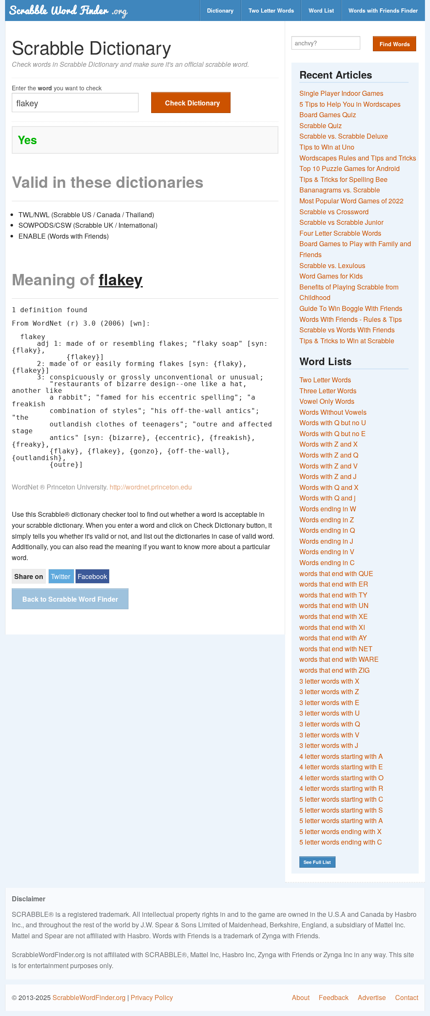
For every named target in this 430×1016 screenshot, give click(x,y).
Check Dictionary (192, 103)
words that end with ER (333, 584)
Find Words (395, 44)
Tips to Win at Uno (326, 147)
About (300, 997)
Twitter (60, 576)
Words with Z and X (328, 444)
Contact (406, 997)
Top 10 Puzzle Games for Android (349, 168)
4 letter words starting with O (341, 777)
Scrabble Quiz (320, 125)
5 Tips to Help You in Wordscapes (350, 104)
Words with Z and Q (328, 455)
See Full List (317, 862)
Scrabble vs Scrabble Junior (341, 222)
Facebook (92, 576)
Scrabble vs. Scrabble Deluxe (343, 136)
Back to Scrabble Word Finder (70, 599)
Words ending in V (326, 551)
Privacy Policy (152, 997)
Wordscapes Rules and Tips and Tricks (357, 158)
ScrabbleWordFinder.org (89, 997)
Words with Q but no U (332, 422)
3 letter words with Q (329, 724)
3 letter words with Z (329, 691)
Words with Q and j (327, 498)
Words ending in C (327, 562)
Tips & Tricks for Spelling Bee (343, 179)
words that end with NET (335, 648)
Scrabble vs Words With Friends (347, 329)
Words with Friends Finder (383, 10)
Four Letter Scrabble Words (340, 233)
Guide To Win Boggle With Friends (350, 308)
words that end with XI (332, 627)
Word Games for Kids (331, 276)
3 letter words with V (329, 735)
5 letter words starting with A (341, 820)
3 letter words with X (329, 681)
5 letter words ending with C (340, 842)
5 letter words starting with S (341, 810)
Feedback (334, 997)
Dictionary (220, 10)
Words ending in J (326, 541)
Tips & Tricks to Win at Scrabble (346, 340)
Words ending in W (327, 508)
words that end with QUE (336, 573)
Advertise (372, 997)
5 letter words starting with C (341, 799)
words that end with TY (333, 595)
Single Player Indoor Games (341, 93)
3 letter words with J (328, 745)
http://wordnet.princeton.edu (151, 487)
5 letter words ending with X (340, 831)
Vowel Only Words (326, 401)
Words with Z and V (328, 466)
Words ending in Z (326, 519)
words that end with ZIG (334, 670)
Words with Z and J (328, 476)
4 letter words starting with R (341, 788)
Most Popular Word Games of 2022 (351, 200)
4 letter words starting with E (341, 766)
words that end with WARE (339, 659)
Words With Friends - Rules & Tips (350, 319)
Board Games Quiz (327, 114)
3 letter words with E (329, 702)
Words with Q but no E (332, 433)
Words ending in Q (327, 530)
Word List (321, 10)
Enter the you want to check (57, 87)
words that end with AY (333, 637)
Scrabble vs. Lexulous (332, 265)
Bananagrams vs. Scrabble (339, 190)
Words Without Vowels (333, 412)
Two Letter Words (271, 10)
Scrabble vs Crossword (334, 211)
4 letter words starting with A (341, 756)
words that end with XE (333, 616)
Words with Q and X (329, 487)
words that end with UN (334, 605)
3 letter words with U (329, 713)
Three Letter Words (328, 390)
